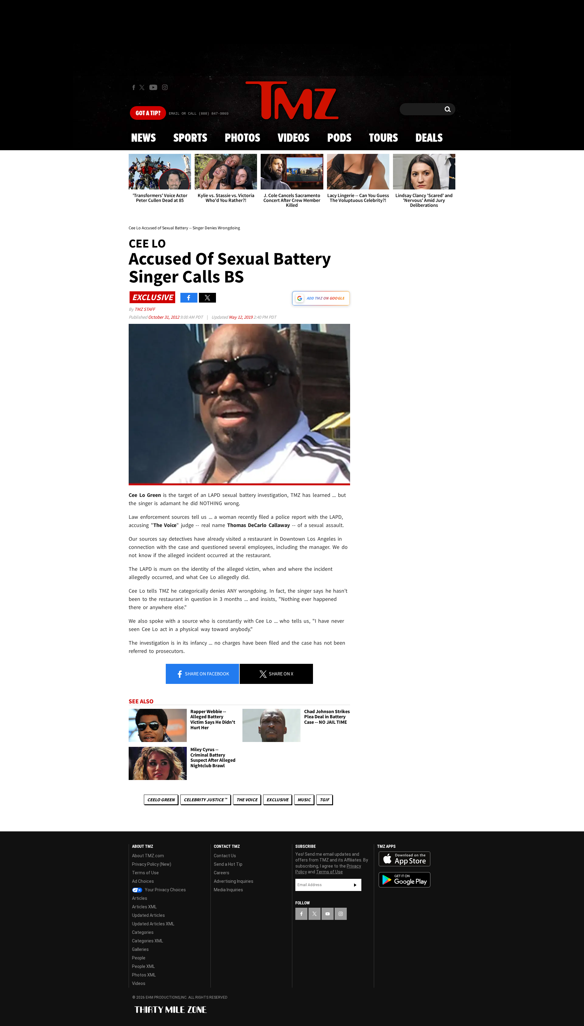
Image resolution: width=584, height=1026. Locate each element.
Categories (143, 932)
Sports (190, 138)
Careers (221, 872)
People (138, 957)
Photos (242, 138)
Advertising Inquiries (233, 881)
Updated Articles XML (153, 923)
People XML (143, 966)
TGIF (324, 799)
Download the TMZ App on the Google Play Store (404, 880)
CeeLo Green (161, 799)
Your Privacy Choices (165, 889)
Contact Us (225, 855)
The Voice (246, 799)
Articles (139, 898)
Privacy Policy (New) (151, 864)
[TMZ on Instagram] (165, 87)
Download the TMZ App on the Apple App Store (404, 859)
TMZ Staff (144, 309)
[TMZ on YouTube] (328, 914)
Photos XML (144, 974)
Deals (429, 138)
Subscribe (355, 885)
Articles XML (144, 906)
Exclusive (277, 799)
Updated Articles (148, 915)
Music (304, 799)
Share (206, 674)
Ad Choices (143, 881)
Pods (339, 138)
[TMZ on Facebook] (134, 87)
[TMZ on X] (143, 87)
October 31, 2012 (164, 317)
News (143, 138)
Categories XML (147, 940)
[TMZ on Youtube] (153, 87)
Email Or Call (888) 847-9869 (198, 114)
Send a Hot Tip (228, 864)
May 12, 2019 (241, 317)
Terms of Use (145, 872)
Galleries (140, 949)
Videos (293, 138)
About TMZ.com (148, 855)
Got (148, 113)
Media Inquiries (228, 889)
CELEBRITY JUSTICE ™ (205, 799)
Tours (383, 138)
